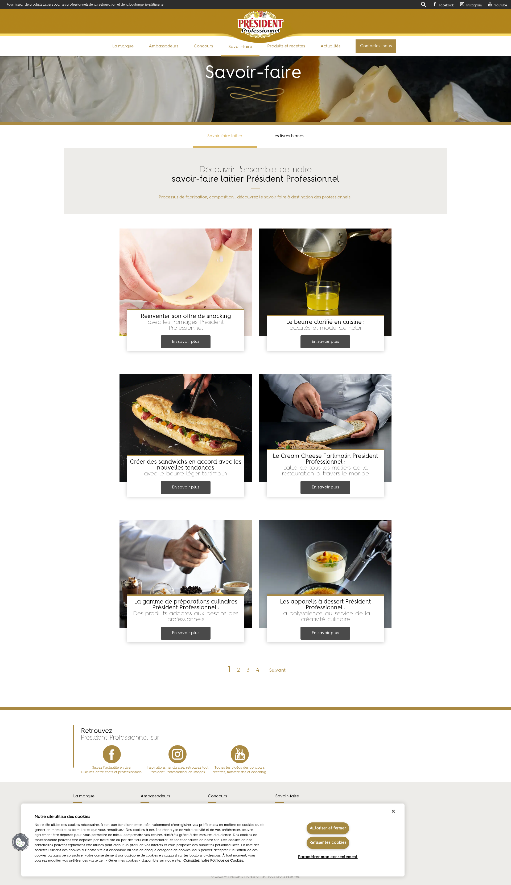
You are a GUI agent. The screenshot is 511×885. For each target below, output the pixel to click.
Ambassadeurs (163, 46)
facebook (112, 754)
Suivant (277, 670)
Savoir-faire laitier (224, 136)
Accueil (12, 143)
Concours (203, 46)
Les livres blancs (288, 136)
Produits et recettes (286, 46)
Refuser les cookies (328, 843)
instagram (177, 754)
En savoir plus (185, 342)
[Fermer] (393, 811)
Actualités (330, 46)
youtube (240, 754)
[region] (213, 840)
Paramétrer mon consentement (327, 857)
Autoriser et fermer (328, 828)
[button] (20, 842)
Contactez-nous (376, 46)
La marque (123, 46)
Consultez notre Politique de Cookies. (213, 860)
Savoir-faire (240, 47)
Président (260, 25)
